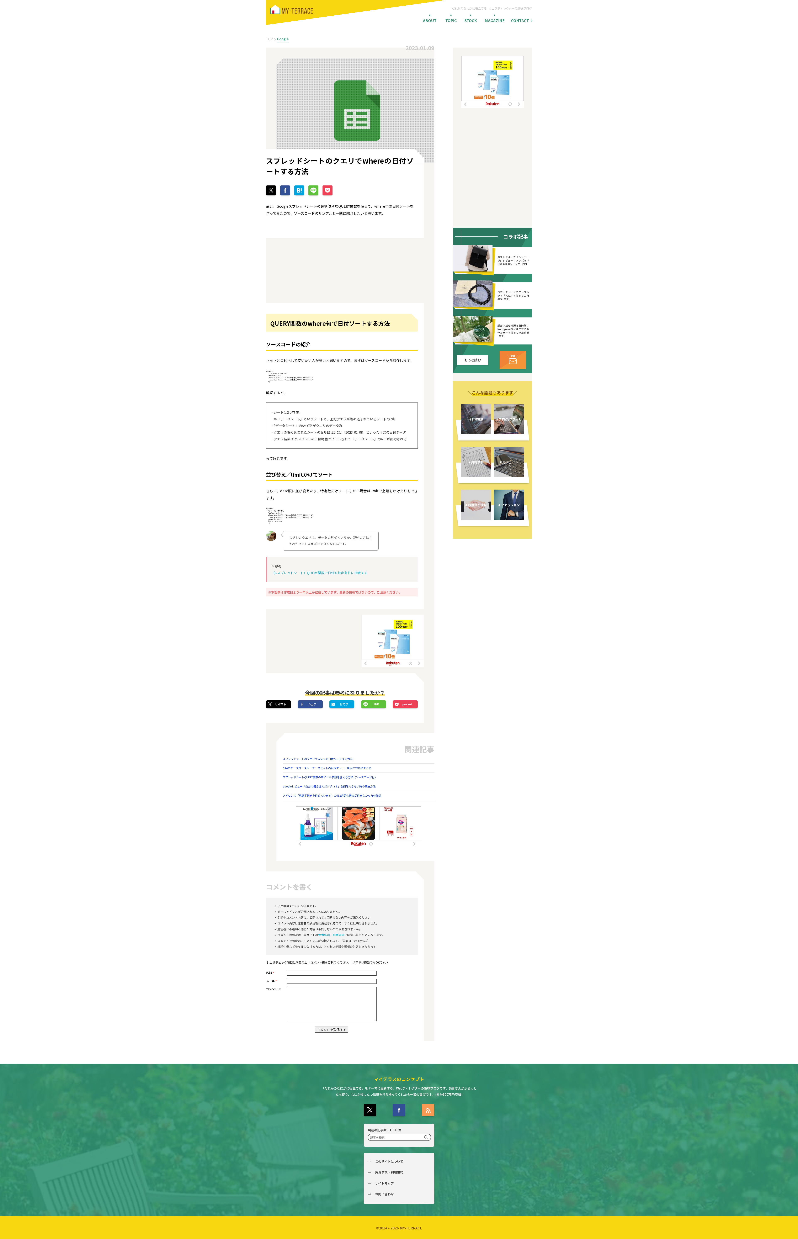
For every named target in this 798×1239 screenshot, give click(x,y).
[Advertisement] (303, 270)
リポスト (280, 704)
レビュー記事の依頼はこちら (513, 360)
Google (283, 38)
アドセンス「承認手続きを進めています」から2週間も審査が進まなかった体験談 (332, 795)
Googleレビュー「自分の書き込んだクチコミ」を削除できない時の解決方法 (329, 786)
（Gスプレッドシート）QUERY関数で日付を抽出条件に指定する (319, 572)
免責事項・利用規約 (331, 935)
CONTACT (520, 20)
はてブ (344, 704)
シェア (312, 704)
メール (271, 981)
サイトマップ (384, 1183)
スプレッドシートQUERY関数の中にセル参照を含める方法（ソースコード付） (330, 777)
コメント (273, 989)
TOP (269, 38)
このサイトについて (389, 1161)
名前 (270, 973)
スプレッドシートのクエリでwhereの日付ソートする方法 (318, 759)
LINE (376, 704)
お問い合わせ (384, 1194)
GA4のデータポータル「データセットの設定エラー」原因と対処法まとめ (327, 768)
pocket (407, 704)
